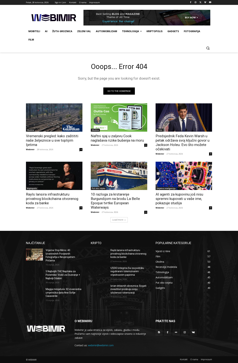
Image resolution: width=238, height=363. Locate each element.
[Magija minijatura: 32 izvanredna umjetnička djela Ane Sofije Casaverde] (34, 293)
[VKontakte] (193, 332)
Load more (117, 219)
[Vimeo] (205, 3)
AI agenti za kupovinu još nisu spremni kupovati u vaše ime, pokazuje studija (179, 198)
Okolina (30, 130)
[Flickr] (176, 332)
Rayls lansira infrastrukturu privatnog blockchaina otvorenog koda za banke (52, 198)
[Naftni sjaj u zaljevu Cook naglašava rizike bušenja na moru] (119, 117)
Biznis (159, 130)
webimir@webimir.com (101, 345)
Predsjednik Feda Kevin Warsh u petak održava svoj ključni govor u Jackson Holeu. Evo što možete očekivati (182, 142)
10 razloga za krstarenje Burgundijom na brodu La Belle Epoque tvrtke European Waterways (115, 201)
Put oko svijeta (98, 188)
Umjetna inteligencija (166, 188)
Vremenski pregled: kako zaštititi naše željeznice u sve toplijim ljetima (52, 140)
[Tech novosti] (54, 18)
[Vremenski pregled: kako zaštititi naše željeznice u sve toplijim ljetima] (54, 117)
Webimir (30, 149)
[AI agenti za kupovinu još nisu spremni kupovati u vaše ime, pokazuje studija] (184, 176)
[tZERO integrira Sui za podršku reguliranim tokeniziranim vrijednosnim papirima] (99, 272)
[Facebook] (191, 3)
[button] (208, 48)
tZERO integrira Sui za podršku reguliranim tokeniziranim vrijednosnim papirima (127, 271)
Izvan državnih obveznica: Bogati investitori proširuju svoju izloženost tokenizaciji (128, 289)
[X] (200, 3)
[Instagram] (196, 3)
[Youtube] (210, 3)
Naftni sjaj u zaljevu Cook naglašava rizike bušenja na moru (117, 138)
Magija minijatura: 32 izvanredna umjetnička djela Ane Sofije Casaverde (63, 292)
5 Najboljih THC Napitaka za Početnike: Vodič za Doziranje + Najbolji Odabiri (63, 275)
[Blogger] (159, 332)
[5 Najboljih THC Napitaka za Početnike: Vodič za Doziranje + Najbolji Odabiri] (34, 276)
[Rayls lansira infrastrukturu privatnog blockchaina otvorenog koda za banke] (54, 176)
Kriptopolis (32, 188)
